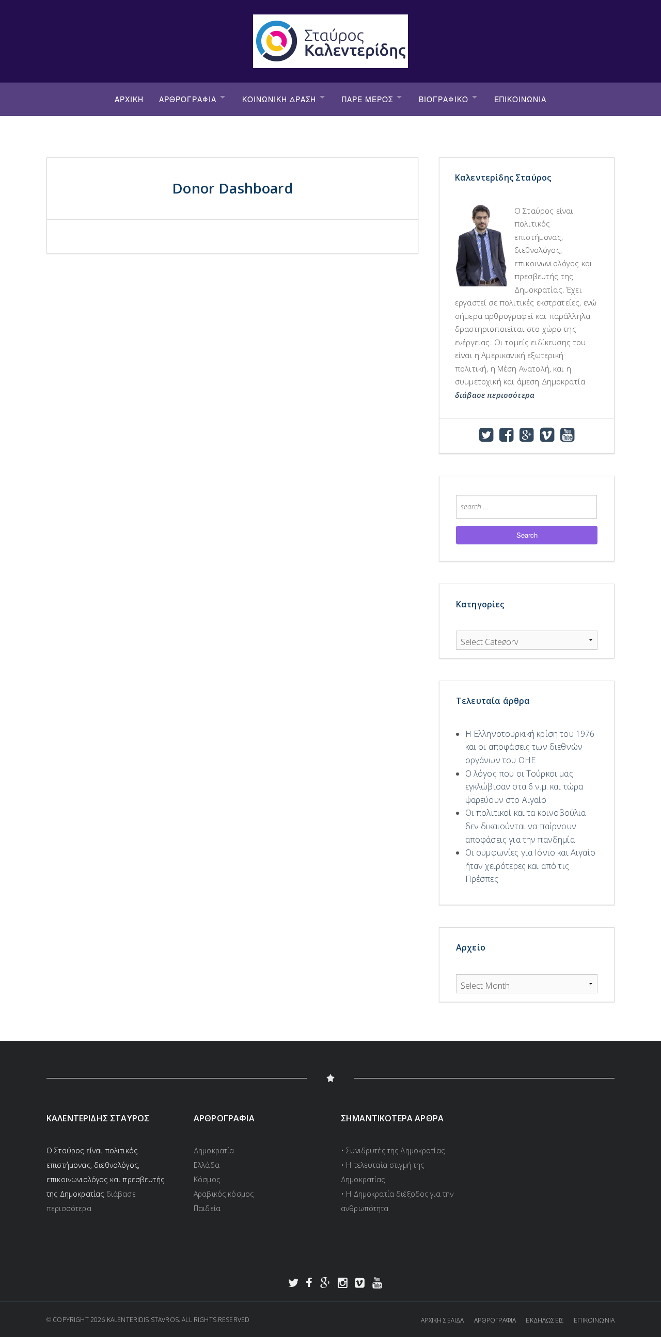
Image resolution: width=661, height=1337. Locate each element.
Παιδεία (207, 1208)
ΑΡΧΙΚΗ (129, 99)
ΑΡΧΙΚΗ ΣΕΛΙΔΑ (442, 1320)
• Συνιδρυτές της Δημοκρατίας (393, 1150)
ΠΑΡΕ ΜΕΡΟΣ (367, 99)
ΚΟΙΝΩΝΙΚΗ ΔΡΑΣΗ (279, 99)
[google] (526, 437)
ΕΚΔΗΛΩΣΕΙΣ (545, 1320)
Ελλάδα (206, 1165)
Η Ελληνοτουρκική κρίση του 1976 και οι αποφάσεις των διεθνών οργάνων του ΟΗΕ (530, 747)
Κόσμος (207, 1179)
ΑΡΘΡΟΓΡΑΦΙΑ (187, 99)
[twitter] (486, 437)
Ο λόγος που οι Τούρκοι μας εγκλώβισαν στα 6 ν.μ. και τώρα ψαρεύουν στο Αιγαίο (524, 787)
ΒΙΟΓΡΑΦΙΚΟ (443, 99)
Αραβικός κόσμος (224, 1194)
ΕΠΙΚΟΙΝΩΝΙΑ (520, 99)
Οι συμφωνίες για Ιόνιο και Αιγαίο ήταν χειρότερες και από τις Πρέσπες (530, 865)
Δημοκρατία (214, 1150)
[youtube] (567, 437)
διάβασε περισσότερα (494, 395)
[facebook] (506, 437)
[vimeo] (547, 437)
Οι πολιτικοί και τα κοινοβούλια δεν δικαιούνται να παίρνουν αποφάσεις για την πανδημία (525, 826)
